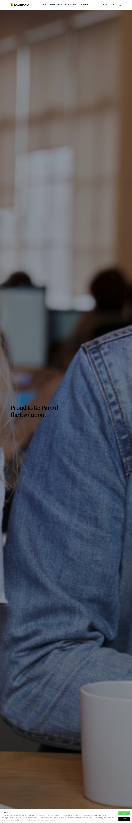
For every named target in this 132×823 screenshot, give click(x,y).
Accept (124, 813)
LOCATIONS (84, 5)
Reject (124, 818)
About (43, 5)
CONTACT (104, 5)
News (75, 5)
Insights (67, 5)
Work (59, 5)
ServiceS (51, 5)
